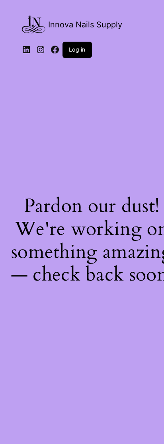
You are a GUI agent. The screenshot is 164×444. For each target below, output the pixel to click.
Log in (77, 49)
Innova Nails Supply (85, 24)
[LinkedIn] (26, 49)
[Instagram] (40, 49)
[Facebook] (55, 49)
